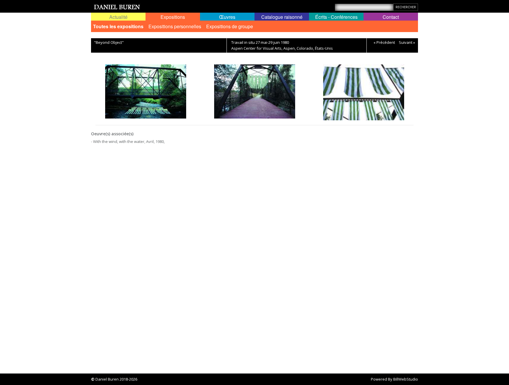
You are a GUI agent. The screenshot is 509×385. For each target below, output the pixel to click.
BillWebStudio (405, 379)
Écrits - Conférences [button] (336, 17)
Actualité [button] (118, 17)
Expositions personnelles (174, 26)
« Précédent (384, 42)
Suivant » (407, 42)
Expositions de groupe (229, 26)
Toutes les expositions (118, 26)
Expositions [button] (173, 17)
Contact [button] (391, 17)
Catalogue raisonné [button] (282, 17)
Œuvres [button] (227, 17)
